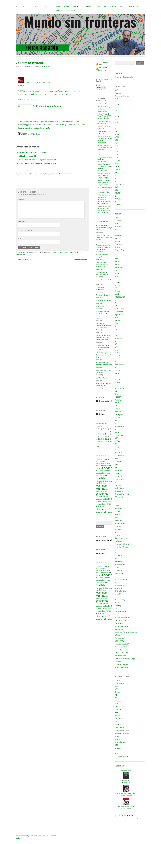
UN (105, 509)
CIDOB (117, 105)
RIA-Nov (117, 403)
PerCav (117, 417)
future (107, 475)
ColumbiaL (118, 739)
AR (116, 270)
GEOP (117, 181)
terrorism (100, 506)
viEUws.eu (118, 529)
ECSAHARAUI (120, 641)
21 (106, 439)
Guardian (118, 235)
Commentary (119, 312)
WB (116, 482)
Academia (118, 748)
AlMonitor (118, 356)
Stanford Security (120, 751)
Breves (123, 7)
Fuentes (102, 475)
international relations (103, 481)
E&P (116, 323)
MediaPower (119, 562)
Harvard (117, 692)
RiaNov (117, 262)
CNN (116, 217)
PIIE (116, 119)
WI (115, 178)
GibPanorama (119, 426)
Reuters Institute (120, 591)
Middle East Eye (120, 600)
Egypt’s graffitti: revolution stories (33, 152)
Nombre (21, 222)
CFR (116, 99)
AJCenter (118, 724)
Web (19, 239)
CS (116, 359)
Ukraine (100, 509)
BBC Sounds (119, 629)
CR (116, 376)
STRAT (117, 134)
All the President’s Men (126, 806)
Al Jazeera (118, 220)
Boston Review (120, 309)
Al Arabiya (118, 462)
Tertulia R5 (118, 470)
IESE (116, 713)
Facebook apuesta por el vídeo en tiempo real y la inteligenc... (103, 247)
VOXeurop (118, 570)
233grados (118, 476)
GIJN (116, 429)
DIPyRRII (118, 715)
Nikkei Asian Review (121, 538)
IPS (116, 420)
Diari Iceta (118, 412)
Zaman (117, 500)
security (100, 501)
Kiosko (117, 597)
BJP (116, 326)
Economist (118, 244)
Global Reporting (120, 585)
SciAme (117, 441)
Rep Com (118, 379)
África (110, 513)
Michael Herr (127, 782)
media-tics (118, 541)
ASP (116, 90)
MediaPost (118, 453)
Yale (116, 695)
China (106, 459)
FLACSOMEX (119, 727)
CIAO (116, 707)
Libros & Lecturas (126, 770)
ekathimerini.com (120, 656)
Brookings (118, 93)
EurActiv (117, 370)
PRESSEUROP (120, 297)
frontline (117, 166)
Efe (116, 329)
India (116, 465)
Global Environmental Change (125, 659)
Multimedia (134, 7)
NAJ (116, 362)
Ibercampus (119, 718)
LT (115, 279)
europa (117, 276)
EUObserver (119, 623)
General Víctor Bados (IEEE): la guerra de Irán (104, 116)
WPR (116, 553)
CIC (116, 102)
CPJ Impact (119, 497)
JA (115, 253)
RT (116, 344)
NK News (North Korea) (122, 617)
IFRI (116, 114)
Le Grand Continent (121, 626)
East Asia (118, 205)
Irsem (116, 149)
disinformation (106, 465)
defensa (98, 465)
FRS (116, 143)
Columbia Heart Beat (122, 494)
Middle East (99, 491)
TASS (117, 614)
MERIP (117, 385)
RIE (116, 125)
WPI (116, 550)
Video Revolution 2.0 (27, 156)
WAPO (117, 223)
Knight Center (119, 683)
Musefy (100, 107)
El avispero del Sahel (103, 295)
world (104, 512)
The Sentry (118, 650)
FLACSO (118, 710)
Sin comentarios (44, 66)
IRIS (116, 146)
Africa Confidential (121, 579)
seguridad (107, 502)
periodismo (102, 493)
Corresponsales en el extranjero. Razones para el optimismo (103, 338)
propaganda (100, 499)
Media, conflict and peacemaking (103, 109)
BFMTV (117, 353)
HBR (116, 318)
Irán (97, 483)
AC (116, 175)
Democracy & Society (122, 544)
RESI (116, 559)
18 (99, 439)
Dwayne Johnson (103, 180)
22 (108, 439)
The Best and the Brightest (126, 793)
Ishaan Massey (102, 164)
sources (99, 504)
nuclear (105, 491)
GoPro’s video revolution (46, 106)
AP (116, 341)
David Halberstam (127, 795)
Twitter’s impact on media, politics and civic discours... (104, 237)
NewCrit (117, 514)
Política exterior (103, 496)
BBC (116, 238)
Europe (107, 471)
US (108, 509)
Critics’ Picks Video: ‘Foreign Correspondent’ (37, 160)
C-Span (117, 635)
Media (52, 174)
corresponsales (101, 463)
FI (115, 256)
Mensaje (21, 200)
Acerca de (71, 11)
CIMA (116, 406)
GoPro (47, 174)
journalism (101, 485)
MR (116, 444)
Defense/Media (120, 564)
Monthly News (119, 573)
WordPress (33, 836)
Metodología (100, 306)
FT (115, 232)
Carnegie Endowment (122, 96)
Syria (108, 504)
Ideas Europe (119, 184)
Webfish (103, 89)
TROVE (117, 506)
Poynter (117, 535)
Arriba (18, 838)
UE (106, 506)
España (76, 7)
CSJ (116, 698)
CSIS (116, 131)
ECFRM (117, 161)
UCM (116, 686)
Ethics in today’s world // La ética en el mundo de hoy (103, 355)
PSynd (117, 117)
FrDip (116, 122)
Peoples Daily (119, 250)
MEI (116, 202)
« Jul (97, 446)
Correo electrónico (25, 230)
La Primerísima (120, 388)
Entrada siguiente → (80, 259)
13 (103, 436)
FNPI (116, 721)
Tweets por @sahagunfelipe (124, 77)
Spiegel (117, 241)
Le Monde (118, 226)
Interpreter (118, 485)
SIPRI (117, 137)
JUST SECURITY (121, 647)
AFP (116, 347)
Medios (98, 7)
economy (99, 468)
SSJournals (118, 556)
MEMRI (117, 193)
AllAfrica (117, 294)
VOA (116, 335)
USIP (116, 187)
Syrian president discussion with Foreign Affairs (104, 228)
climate (98, 462)
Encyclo (117, 169)
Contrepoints (119, 491)
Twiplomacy (119, 503)
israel (104, 483)
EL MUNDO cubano (102, 378)
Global (100, 478)
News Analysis (120, 364)
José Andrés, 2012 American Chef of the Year (37, 163)
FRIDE (117, 111)
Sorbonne (118, 701)
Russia (108, 499)
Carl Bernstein (127, 808)
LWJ (116, 467)
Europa (101, 471)
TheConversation (120, 612)
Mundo (67, 7)
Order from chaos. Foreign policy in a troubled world (102, 265)
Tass (116, 532)
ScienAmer (118, 338)
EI (115, 300)
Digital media (119, 315)
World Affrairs (119, 488)
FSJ (116, 576)
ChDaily (117, 282)
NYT (116, 229)
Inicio (58, 7)
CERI (116, 140)
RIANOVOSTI (119, 435)
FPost (117, 447)
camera (42, 174)
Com (116, 394)
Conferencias (110, 7)
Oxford (117, 273)
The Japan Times (120, 620)
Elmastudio (53, 836)
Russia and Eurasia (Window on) (126, 632)
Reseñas (60, 11)
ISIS (100, 483)
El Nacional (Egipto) (121, 664)
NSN (116, 164)
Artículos (87, 7)
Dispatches (126, 780)
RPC (116, 332)
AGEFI (117, 582)
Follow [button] (21, 85)
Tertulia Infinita (120, 523)
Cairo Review (119, 479)
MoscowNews (119, 268)
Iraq (111, 481)
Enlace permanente (65, 174)
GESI (116, 609)
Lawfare (117, 567)
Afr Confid (118, 285)
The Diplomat (119, 456)
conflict (102, 462)
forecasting (100, 473)
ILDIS (116, 158)
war (98, 512)
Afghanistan (99, 459)
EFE (116, 288)
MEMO (117, 603)
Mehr (116, 517)
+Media (117, 409)
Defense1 (118, 459)
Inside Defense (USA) (122, 644)
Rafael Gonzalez (103, 131)
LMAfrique (118, 520)
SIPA (116, 689)
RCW (116, 438)
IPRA (116, 152)
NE (116, 303)
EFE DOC (118, 594)
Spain (104, 504)
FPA (116, 108)
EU (97, 471)
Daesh (108, 463)
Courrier (117, 247)
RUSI (116, 190)
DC (116, 367)
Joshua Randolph (103, 146)
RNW (116, 259)
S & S (117, 373)
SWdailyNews (119, 415)
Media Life (118, 509)
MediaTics (118, 400)
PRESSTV (118, 397)
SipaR (117, 736)
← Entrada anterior (23, 259)
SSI (116, 172)
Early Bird (118, 526)
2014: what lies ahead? (103, 301)
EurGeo (117, 512)
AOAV (117, 391)
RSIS (116, 754)
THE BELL (118, 662)
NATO (117, 432)
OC (116, 423)
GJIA (116, 704)
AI (115, 128)
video (56, 174)
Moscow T (118, 265)
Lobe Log (118, 606)
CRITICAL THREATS (122, 653)
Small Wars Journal (121, 547)
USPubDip (118, 199)
